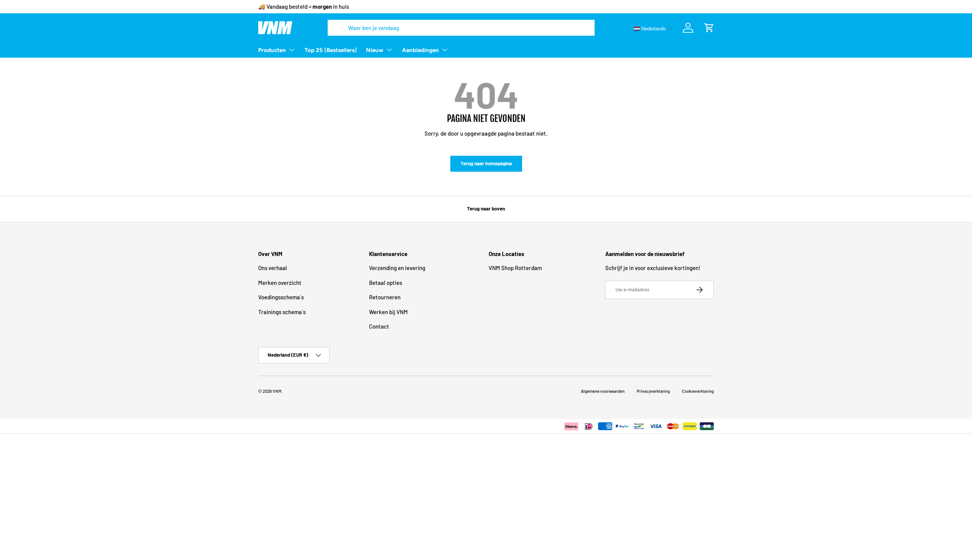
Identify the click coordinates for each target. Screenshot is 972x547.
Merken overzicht (279, 282)
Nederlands (653, 28)
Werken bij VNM (388, 311)
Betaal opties (385, 282)
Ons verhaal (272, 267)
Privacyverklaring (653, 391)
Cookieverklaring (698, 391)
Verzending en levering (397, 267)
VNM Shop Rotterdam (515, 267)
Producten (272, 50)
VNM (277, 391)
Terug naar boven (486, 209)
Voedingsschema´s (281, 297)
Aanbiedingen (420, 50)
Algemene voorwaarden (603, 391)
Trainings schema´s (282, 311)
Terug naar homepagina (486, 163)
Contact (379, 326)
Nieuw (374, 50)
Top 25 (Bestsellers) (331, 50)
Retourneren (385, 297)
